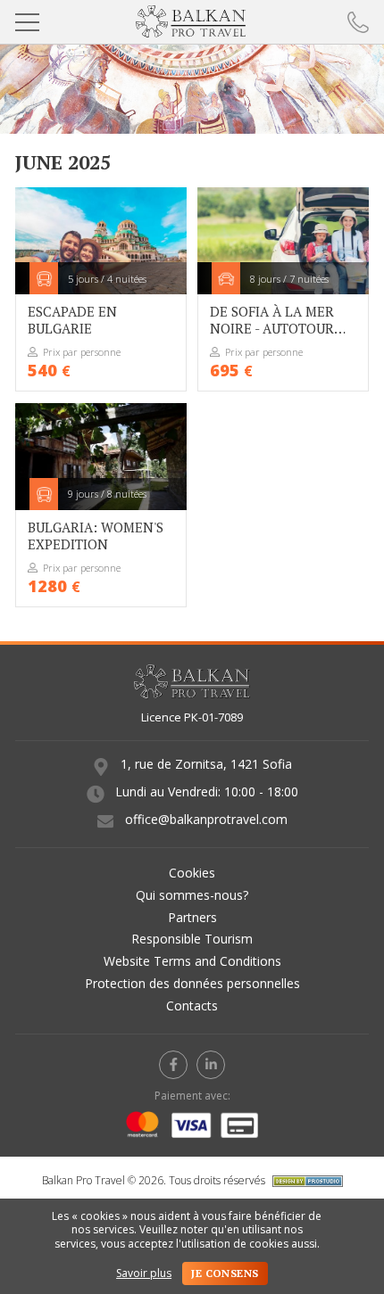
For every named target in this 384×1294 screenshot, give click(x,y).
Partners (192, 917)
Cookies (192, 872)
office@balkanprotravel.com (206, 819)
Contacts (192, 1005)
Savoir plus (143, 1273)
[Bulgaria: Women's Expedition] (100, 505)
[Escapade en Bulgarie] (100, 289)
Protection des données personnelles (192, 983)
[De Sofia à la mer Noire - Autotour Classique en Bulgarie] (282, 289)
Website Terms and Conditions (192, 960)
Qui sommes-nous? (192, 894)
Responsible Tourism (192, 938)
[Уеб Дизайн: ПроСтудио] (305, 1180)
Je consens (225, 1273)
